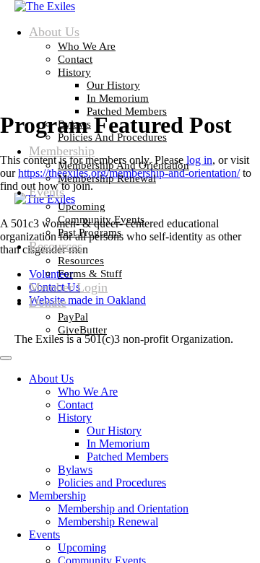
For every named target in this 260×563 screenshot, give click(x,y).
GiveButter (82, 330)
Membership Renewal (107, 178)
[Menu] (6, 358)
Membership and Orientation (123, 165)
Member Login (68, 287)
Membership (62, 151)
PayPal (73, 317)
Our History (113, 85)
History (74, 72)
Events (46, 192)
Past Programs (89, 232)
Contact (75, 59)
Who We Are (87, 46)
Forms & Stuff (90, 273)
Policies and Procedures (112, 137)
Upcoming (81, 206)
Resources (55, 246)
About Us (54, 32)
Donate (47, 302)
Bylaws (74, 124)
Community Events (101, 219)
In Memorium (118, 98)
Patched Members (127, 111)
